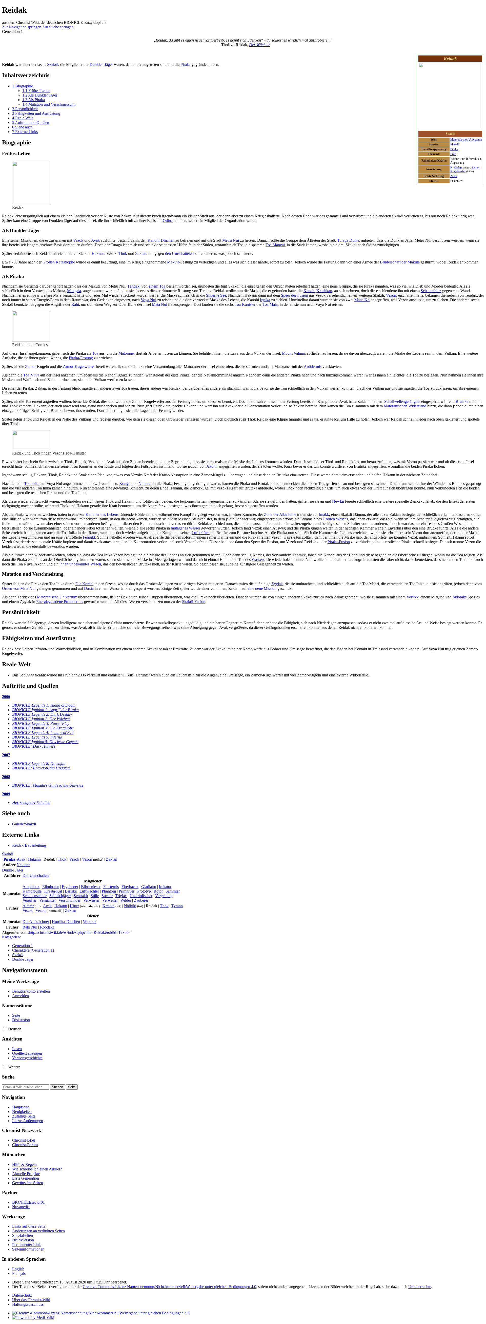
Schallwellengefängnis (402, 401)
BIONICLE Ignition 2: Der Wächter (41, 719)
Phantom (109, 891)
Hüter (74, 906)
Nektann (23, 865)
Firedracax (130, 886)
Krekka (108, 906)
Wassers (258, 559)
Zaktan (140, 253)
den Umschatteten (179, 253)
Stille (95, 896)
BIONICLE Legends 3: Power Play (40, 723)
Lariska (71, 891)
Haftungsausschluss (28, 1304)
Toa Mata (270, 304)
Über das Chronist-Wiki (31, 1300)
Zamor (30, 366)
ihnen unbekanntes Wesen (80, 564)
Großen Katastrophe (59, 262)
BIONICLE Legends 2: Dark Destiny (42, 714)
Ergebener (70, 886)
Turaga (342, 240)
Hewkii (338, 501)
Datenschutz (22, 1295)
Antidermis (312, 366)
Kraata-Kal (53, 891)
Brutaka (462, 401)
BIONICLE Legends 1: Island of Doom (43, 705)
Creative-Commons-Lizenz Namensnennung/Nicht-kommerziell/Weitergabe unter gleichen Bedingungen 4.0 (169, 1286)
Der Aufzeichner (36, 921)
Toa (95, 353)
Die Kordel (84, 584)
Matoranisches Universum (466, 139)
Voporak (89, 921)
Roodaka (47, 927)
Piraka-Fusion (339, 542)
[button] (4, 1028)
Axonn (211, 466)
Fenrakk (89, 537)
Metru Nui (230, 240)
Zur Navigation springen (21, 27)
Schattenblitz (431, 291)
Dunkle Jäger (12, 870)
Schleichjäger (60, 896)
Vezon (391, 295)
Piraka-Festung (81, 358)
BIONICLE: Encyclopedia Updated (41, 768)
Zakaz (453, 176)
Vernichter (47, 900)
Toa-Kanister (245, 304)
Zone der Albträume (280, 514)
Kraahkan (324, 291)
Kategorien (11, 937)
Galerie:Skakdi (24, 824)
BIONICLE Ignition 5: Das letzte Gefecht (45, 742)
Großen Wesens (335, 519)
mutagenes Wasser (185, 528)
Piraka (454, 149)
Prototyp (144, 891)
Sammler (173, 891)
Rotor (158, 891)
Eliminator (50, 886)
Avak (95, 240)
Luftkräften (201, 533)
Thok (122, 253)
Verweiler (110, 900)
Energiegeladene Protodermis (59, 601)
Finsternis (111, 886)
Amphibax (31, 886)
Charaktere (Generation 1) (33, 950)
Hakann (98, 253)
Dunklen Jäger (101, 64)
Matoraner (126, 353)
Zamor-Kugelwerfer (79, 366)
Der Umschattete (36, 875)
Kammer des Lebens (102, 514)
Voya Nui (148, 300)
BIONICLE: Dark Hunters (33, 746)
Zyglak (277, 584)
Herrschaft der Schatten (31, 802)
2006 (6, 696)
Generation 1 (22, 945)
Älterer (28, 906)
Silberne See (216, 295)
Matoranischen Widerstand (405, 406)
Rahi (75, 304)
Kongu (124, 483)
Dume (354, 240)
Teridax (133, 286)
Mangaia (74, 291)
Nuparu (144, 483)
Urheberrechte (419, 1286)
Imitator (165, 886)
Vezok (78, 240)
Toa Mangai (275, 245)
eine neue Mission (262, 588)
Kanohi (309, 291)
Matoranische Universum (57, 597)
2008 (6, 776)
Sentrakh (81, 896)
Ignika (265, 300)
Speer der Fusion (294, 295)
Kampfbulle (32, 891)
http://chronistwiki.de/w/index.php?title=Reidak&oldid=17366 (79, 932)
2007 (6, 755)
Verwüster (91, 900)
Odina (168, 220)
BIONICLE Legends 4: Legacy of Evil (42, 732)
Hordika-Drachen (66, 921)
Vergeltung (164, 896)
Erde (453, 154)
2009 (6, 794)
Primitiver (126, 891)
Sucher (107, 896)
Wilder (125, 900)
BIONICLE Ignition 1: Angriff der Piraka (45, 710)
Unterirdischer (141, 896)
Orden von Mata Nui (18, 588)
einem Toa (157, 286)
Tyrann (177, 906)
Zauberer (141, 900)
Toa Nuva (31, 375)
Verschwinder (69, 900)
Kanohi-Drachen (161, 240)
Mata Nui (159, 304)
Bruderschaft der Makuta (400, 262)
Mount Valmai (293, 353)
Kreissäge (456, 167)
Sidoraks (460, 597)
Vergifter (29, 900)
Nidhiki (130, 906)
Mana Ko (362, 300)
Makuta (173, 262)
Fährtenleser (90, 886)
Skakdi (454, 144)
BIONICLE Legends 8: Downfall (38, 763)
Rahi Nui (30, 927)
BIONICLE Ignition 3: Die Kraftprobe (43, 728)
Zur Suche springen (58, 27)
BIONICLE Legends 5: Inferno (37, 737)
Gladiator (148, 886)
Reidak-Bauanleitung (29, 845)
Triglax (121, 896)
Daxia (89, 588)
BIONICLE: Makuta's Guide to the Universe (48, 785)
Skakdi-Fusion (193, 601)
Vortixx (412, 597)
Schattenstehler (35, 896)
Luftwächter (89, 891)
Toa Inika (31, 483)
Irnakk (324, 514)
